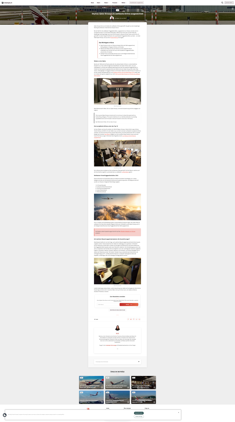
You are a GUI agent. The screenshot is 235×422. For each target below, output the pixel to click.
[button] (5, 415)
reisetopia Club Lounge (111, 345)
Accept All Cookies (139, 413)
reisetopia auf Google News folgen (117, 310)
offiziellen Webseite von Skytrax (127, 231)
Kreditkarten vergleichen (136, 2)
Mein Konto (230, 2)
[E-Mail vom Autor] (117, 349)
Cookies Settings (138, 416)
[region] (93, 415)
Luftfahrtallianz (125, 172)
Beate (118, 18)
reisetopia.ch (8, 3)
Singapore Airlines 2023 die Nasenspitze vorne (123, 72)
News (92, 3)
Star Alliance (107, 134)
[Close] (178, 412)
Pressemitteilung (114, 37)
